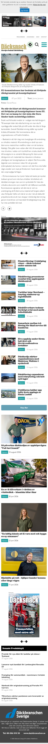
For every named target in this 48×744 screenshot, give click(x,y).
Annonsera (30, 37)
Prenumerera (21, 37)
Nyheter (4, 98)
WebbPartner (34, 738)
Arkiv (37, 37)
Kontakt (44, 37)
